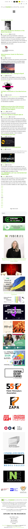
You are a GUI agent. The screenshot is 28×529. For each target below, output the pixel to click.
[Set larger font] (26, 3)
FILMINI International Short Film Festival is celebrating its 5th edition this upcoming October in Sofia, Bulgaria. (12, 108)
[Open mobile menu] (14, 11)
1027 (2, 194)
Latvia (3, 149)
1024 (2, 189)
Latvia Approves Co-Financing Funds (11, 147)
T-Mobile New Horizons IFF (13, 96)
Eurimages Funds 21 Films (8, 163)
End (2, 207)
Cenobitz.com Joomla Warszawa (18, 527)
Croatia (3, 75)
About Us (17, 525)
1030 (2, 199)
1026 (2, 192)
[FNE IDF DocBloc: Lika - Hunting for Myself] (8, 68)
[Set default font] (24, 3)
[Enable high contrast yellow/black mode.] (19, 1)
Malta (3, 58)
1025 (2, 191)
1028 (2, 195)
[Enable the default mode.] (9, 1)
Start (2, 186)
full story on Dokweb (5, 80)
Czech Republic (5, 34)
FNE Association (14, 518)
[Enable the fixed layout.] (24, 1)
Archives (14, 523)
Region (3, 165)
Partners (9, 525)
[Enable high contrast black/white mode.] (14, 1)
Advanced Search (14, 522)
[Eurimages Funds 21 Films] (8, 157)
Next (2, 205)
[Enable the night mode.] (12, 1)
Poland (3, 95)
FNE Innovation (14, 520)
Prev (2, 187)
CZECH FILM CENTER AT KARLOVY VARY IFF (12, 114)
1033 (2, 203)
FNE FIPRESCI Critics (14, 517)
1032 (2, 202)
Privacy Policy (4, 525)
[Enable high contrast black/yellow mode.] (17, 1)
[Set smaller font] (21, 3)
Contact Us (13, 525)
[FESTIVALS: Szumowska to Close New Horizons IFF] (8, 86)
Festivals (4, 111)
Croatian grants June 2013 (8, 134)
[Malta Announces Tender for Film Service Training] (8, 49)
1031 (2, 200)
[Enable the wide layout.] (26, 1)
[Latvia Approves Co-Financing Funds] (8, 142)
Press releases (5, 117)
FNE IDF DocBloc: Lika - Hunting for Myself (12, 73)
